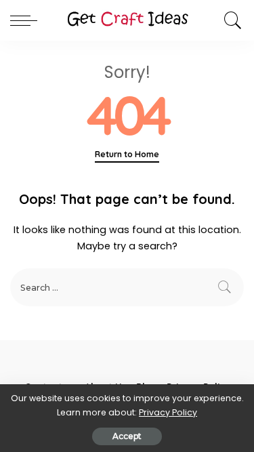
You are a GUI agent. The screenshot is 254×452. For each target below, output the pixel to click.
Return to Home (127, 154)
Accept (127, 436)
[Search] (229, 20)
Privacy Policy (168, 412)
